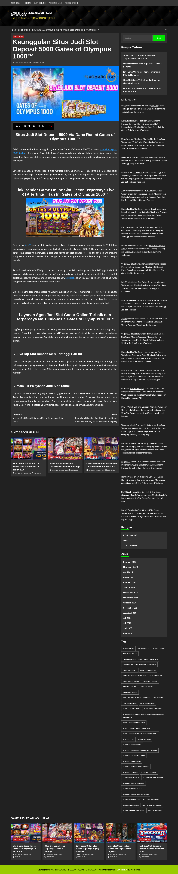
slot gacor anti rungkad (133, 783)
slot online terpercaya (152, 805)
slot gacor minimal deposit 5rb (136, 794)
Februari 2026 (129, 562)
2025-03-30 (113, 857)
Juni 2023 (127, 628)
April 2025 (128, 572)
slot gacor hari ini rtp (132, 788)
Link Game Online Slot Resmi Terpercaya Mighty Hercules (141, 73)
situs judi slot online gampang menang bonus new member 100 (143, 715)
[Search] (165, 29)
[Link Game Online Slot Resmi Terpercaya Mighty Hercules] (101, 448)
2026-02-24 (37, 473)
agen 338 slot (128, 648)
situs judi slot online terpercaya (136, 728)
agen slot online (130, 654)
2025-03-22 (145, 857)
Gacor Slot (142, 139)
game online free (129, 670)
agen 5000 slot (143, 648)
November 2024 (130, 597)
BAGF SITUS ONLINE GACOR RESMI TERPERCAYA (31, 14)
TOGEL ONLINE (71, 3)
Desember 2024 (130, 592)
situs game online (147, 703)
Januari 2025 (129, 587)
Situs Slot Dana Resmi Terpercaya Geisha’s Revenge (142, 65)
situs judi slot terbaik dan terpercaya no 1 (140, 734)
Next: (95, 418)
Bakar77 (125, 510)
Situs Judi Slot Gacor (135, 157)
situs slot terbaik (130, 772)
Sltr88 (124, 492)
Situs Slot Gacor (147, 300)
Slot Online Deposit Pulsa (23, 63)
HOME (28, 3)
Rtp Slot (154, 105)
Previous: (38, 418)
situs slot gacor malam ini (134, 756)
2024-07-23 (39, 63)
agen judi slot (159, 648)
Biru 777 (125, 407)
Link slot (69, 277)
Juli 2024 (127, 618)
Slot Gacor (138, 172)
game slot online (150, 681)
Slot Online (143, 282)
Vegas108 (125, 264)
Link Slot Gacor (136, 352)
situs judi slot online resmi (134, 723)
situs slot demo (144, 739)
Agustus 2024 (129, 613)
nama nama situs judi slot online (136, 697)
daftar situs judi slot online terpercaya (139, 665)
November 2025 (130, 567)
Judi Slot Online (155, 190)
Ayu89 (28, 245)
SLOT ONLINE (40, 3)
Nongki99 (125, 477)
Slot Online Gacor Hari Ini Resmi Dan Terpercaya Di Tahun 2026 (26, 466)
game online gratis (148, 670)
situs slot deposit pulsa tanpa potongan (140, 750)
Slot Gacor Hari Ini (145, 370)
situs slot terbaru (148, 772)
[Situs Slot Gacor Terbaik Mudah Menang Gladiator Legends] (121, 833)
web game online (155, 810)
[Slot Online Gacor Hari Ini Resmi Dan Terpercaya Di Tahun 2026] (28, 448)
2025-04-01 (111, 470)
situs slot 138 (128, 739)
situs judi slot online (153, 708)
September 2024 (131, 608)
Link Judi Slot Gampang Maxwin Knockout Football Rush (142, 90)
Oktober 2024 (129, 603)
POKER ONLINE (55, 3)
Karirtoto (125, 227)
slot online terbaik (131, 805)
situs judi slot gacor (131, 708)
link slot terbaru (147, 687)
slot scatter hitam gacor (133, 810)
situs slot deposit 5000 (132, 745)
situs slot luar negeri (132, 761)
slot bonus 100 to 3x (131, 777)
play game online (130, 703)
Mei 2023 (127, 633)
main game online (130, 692)
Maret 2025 (128, 577)
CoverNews (122, 869)
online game (158, 697)
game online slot (156, 676)
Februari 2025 (129, 582)
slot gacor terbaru (131, 799)
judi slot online (129, 687)
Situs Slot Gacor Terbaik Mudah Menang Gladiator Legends (141, 81)
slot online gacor (151, 799)
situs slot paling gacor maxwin (136, 767)
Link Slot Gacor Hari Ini (140, 209)
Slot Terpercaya (137, 388)
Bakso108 (125, 443)
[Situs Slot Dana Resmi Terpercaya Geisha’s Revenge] (65, 448)
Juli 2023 (127, 623)
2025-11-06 (74, 470)
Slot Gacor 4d (150, 425)
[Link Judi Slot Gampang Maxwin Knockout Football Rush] (152, 833)
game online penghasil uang (134, 676)
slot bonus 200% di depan (153, 777)
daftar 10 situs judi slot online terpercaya (140, 659)
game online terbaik (131, 681)
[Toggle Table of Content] (49, 126)
